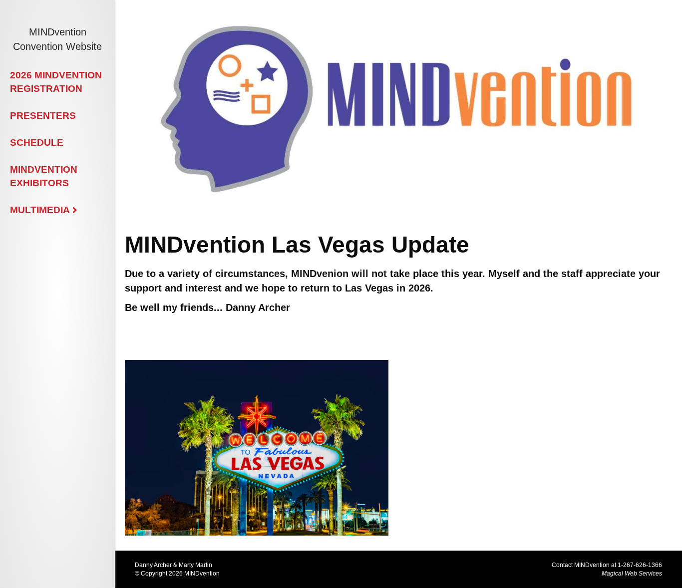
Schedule (36, 142)
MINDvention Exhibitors (43, 176)
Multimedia (40, 210)
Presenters (43, 115)
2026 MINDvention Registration (56, 82)
